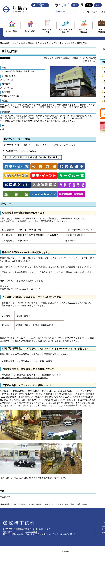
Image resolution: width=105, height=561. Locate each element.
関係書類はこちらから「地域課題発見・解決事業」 (24, 377)
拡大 (66, 5)
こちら (33, 150)
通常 (98, 5)
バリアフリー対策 (11, 145)
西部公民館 (59, 43)
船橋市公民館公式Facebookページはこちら (20, 289)
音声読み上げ (41, 5)
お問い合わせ (31, 532)
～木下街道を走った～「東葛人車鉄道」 (35, 361)
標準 (75, 5)
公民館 (48, 43)
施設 (23, 43)
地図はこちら (6, 497)
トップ (15, 43)
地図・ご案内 (44, 529)
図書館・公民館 (35, 43)
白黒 (89, 5)
